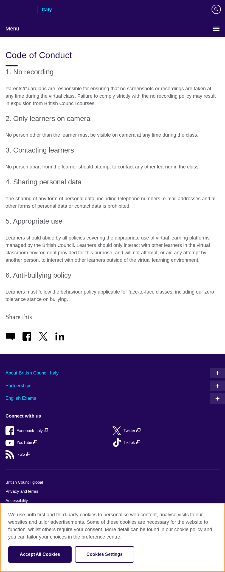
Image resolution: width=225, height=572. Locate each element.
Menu (12, 29)
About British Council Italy (32, 373)
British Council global (24, 482)
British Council (19, 10)
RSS (21, 454)
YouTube (24, 442)
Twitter (129, 430)
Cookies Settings (104, 554)
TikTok (129, 442)
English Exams (20, 398)
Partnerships (18, 385)
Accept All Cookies (40, 554)
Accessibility (16, 500)
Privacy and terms (21, 491)
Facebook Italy (30, 430)
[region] (112, 537)
